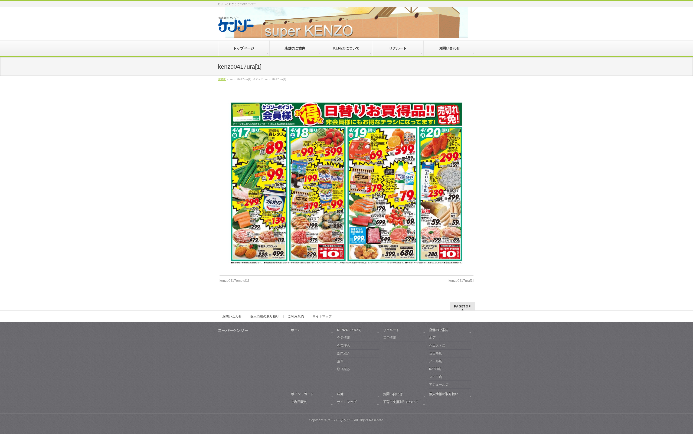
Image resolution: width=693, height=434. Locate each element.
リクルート (391, 330)
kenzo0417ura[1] (461, 281)
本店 (432, 338)
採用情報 (389, 338)
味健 (340, 394)
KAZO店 (435, 369)
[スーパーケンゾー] (236, 26)
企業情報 (343, 338)
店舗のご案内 (439, 330)
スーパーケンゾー (340, 420)
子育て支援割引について (401, 402)
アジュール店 (439, 384)
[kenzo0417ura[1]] (346, 183)
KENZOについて (349, 330)
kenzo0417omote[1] (234, 281)
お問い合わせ (232, 316)
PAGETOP (462, 306)
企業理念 (343, 345)
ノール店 (435, 361)
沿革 (340, 361)
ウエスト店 (437, 345)
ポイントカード (302, 394)
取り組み (343, 369)
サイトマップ (322, 316)
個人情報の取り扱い (264, 316)
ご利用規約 (296, 316)
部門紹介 (343, 353)
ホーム (296, 330)
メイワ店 (435, 377)
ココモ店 (435, 353)
